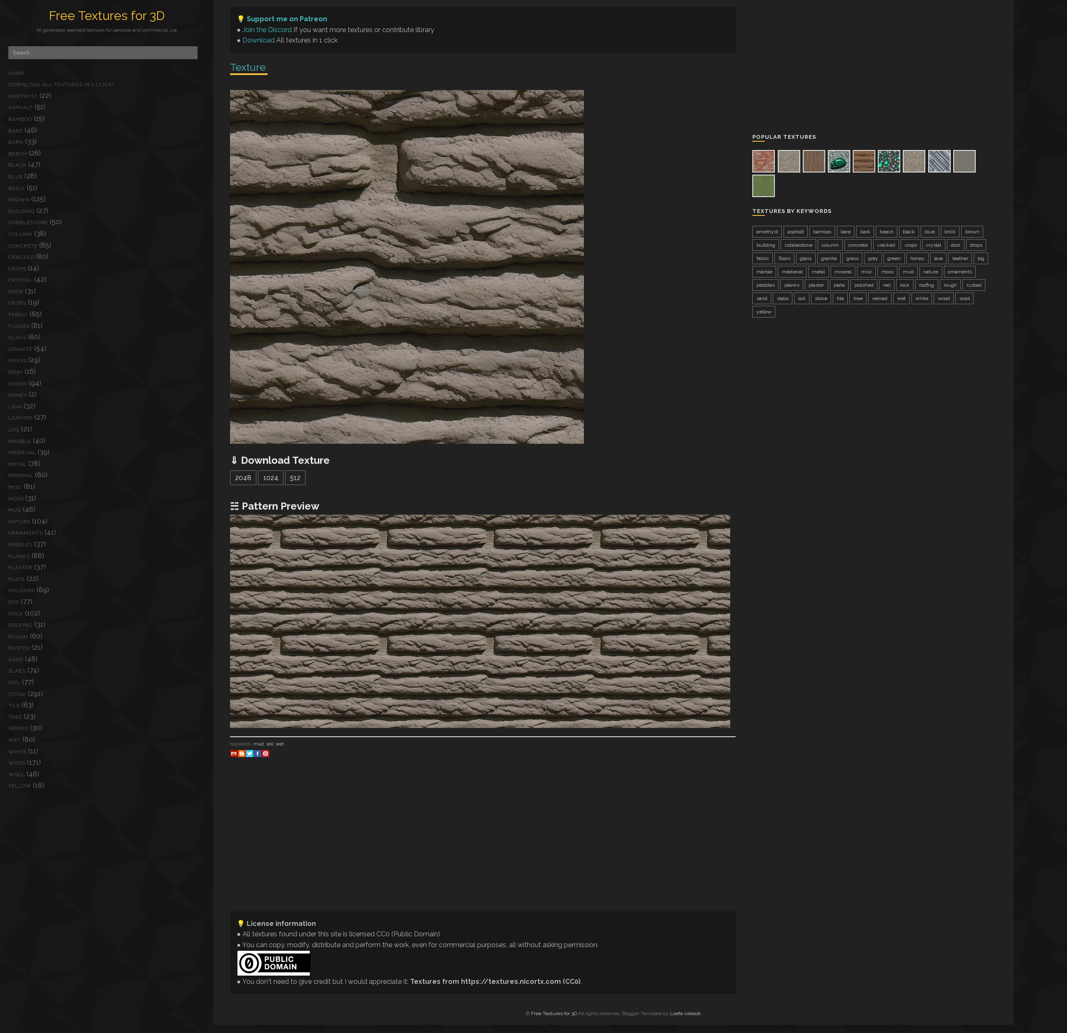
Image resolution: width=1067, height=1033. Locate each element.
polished (21, 590)
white (17, 752)
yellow (19, 786)
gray (15, 372)
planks (19, 556)
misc (15, 487)
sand (15, 660)
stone (17, 694)
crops (17, 269)
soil (14, 682)
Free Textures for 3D (107, 15)
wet (14, 740)
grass (17, 360)
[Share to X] (249, 753)
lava (15, 407)
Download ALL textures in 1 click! (61, 85)
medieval (22, 452)
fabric (18, 315)
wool (16, 775)
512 (295, 478)
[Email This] (234, 753)
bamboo (20, 119)
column (20, 234)
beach (17, 154)
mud (14, 510)
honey (17, 395)
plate (16, 579)
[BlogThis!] (242, 753)
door (15, 292)
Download (259, 40)
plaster (20, 567)
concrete (23, 246)
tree (15, 717)
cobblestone (28, 222)
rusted (19, 648)
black (17, 165)
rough (18, 637)
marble (19, 441)
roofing (20, 625)
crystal (20, 280)
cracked (21, 257)
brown (19, 200)
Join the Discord (267, 30)
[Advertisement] (480, 846)
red (13, 602)
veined (18, 728)
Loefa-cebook (685, 1013)
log (14, 430)
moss (16, 499)
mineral (20, 475)
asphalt (20, 107)
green (17, 384)
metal (17, 464)
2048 (243, 478)
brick (16, 188)
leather (20, 418)
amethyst (23, 96)
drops (17, 303)
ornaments (25, 533)
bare (15, 131)
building (21, 211)
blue (15, 177)
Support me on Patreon (287, 19)
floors (19, 326)
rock (15, 614)
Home (16, 73)
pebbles (20, 545)
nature (19, 522)
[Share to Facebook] (257, 753)
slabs (17, 671)
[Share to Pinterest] (265, 753)
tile (14, 705)
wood (16, 763)
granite (20, 349)
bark (15, 142)
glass (17, 337)
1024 (270, 478)
